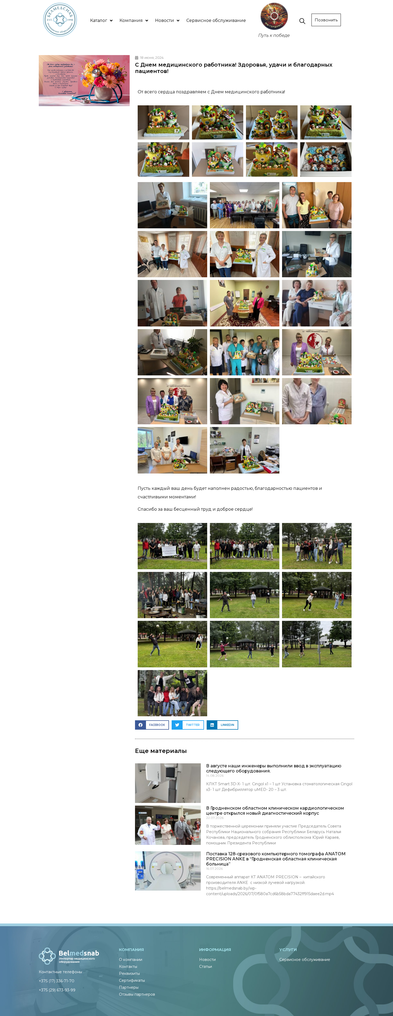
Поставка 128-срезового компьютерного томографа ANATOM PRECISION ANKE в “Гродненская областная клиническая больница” (276, 859)
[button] (152, 725)
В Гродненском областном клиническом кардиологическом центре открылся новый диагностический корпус (275, 811)
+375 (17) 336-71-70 (56, 981)
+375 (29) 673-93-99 (57, 990)
